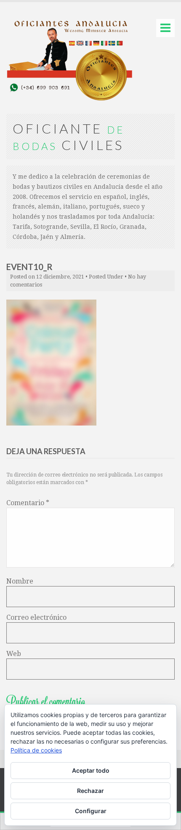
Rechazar (90, 790)
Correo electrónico (36, 617)
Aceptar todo (90, 770)
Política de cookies (36, 750)
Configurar (90, 810)
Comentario (27, 503)
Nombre (19, 581)
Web (13, 654)
